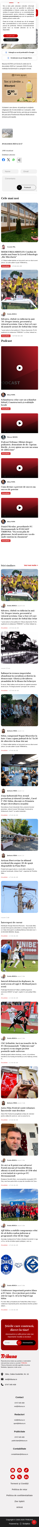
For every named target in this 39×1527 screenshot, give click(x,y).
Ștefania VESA (12, 731)
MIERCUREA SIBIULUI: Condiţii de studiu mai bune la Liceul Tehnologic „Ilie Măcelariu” (19, 254)
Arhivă (19, 1507)
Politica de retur (19, 1489)
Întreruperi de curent (11, 922)
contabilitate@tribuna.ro (19, 1454)
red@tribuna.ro (11, 1379)
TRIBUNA (24, 1363)
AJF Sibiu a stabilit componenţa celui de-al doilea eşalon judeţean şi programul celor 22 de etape (19, 1233)
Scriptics (26, 1524)
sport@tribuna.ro (19, 1423)
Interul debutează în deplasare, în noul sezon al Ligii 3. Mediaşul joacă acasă (18, 984)
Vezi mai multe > (31, 565)
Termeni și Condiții (19, 1483)
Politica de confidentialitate (19, 1495)
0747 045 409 (10, 1385)
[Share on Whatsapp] (13, 161)
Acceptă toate (10, 36)
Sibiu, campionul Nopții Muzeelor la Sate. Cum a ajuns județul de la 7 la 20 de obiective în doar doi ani (19, 738)
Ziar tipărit (19, 1501)
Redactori (19, 1414)
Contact (20, 1397)
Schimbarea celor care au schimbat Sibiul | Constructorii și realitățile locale (18, 402)
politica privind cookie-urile (11, 18)
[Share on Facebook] (3, 161)
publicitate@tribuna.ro (19, 1440)
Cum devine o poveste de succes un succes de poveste (18, 488)
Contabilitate (19, 1449)
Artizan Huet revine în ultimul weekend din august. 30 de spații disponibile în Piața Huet (17, 863)
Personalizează (10, 40)
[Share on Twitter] (8, 161)
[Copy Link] (19, 160)
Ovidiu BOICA (11, 605)
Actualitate (6, 266)
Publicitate (19, 1431)
